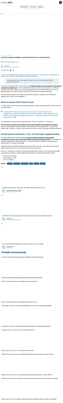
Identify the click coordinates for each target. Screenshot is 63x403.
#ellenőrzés (17, 163)
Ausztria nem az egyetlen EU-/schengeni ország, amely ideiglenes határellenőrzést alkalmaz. (29, 124)
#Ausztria (9, 163)
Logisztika (40, 6)
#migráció (42, 163)
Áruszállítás (33, 6)
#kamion (36, 163)
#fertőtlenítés (24, 163)
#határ (31, 163)
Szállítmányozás (24, 6)
